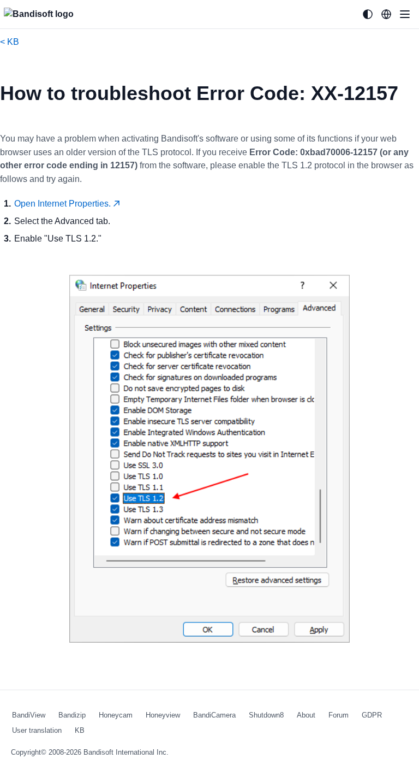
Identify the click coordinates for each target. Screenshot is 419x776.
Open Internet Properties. (63, 203)
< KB (9, 41)
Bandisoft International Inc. (126, 752)
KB (80, 730)
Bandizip (72, 715)
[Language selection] (386, 14)
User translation (37, 730)
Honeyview (163, 715)
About (306, 715)
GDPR (372, 715)
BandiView (28, 715)
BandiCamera (214, 715)
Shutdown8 (266, 715)
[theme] (367, 14)
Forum (338, 715)
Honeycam (116, 715)
